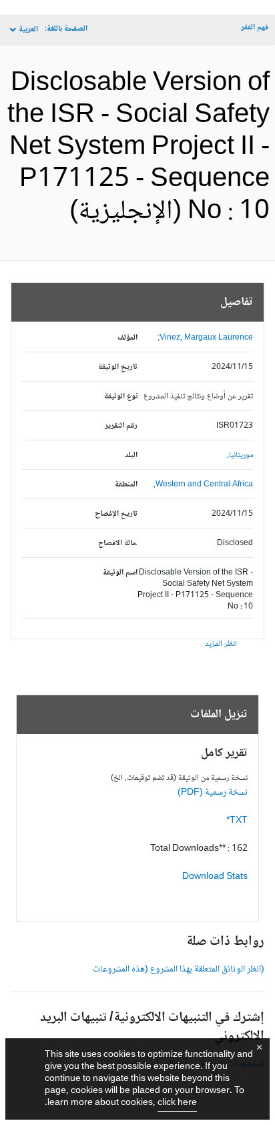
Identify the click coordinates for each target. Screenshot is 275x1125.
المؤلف (127, 338)
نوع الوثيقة (121, 396)
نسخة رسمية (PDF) (213, 793)
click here (177, 1103)
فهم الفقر (254, 28)
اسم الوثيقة (120, 573)
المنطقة (126, 484)
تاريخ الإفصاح (116, 514)
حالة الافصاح (118, 543)
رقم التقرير (121, 426)
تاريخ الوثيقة (118, 367)
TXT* (237, 821)
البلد (131, 455)
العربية (28, 30)
